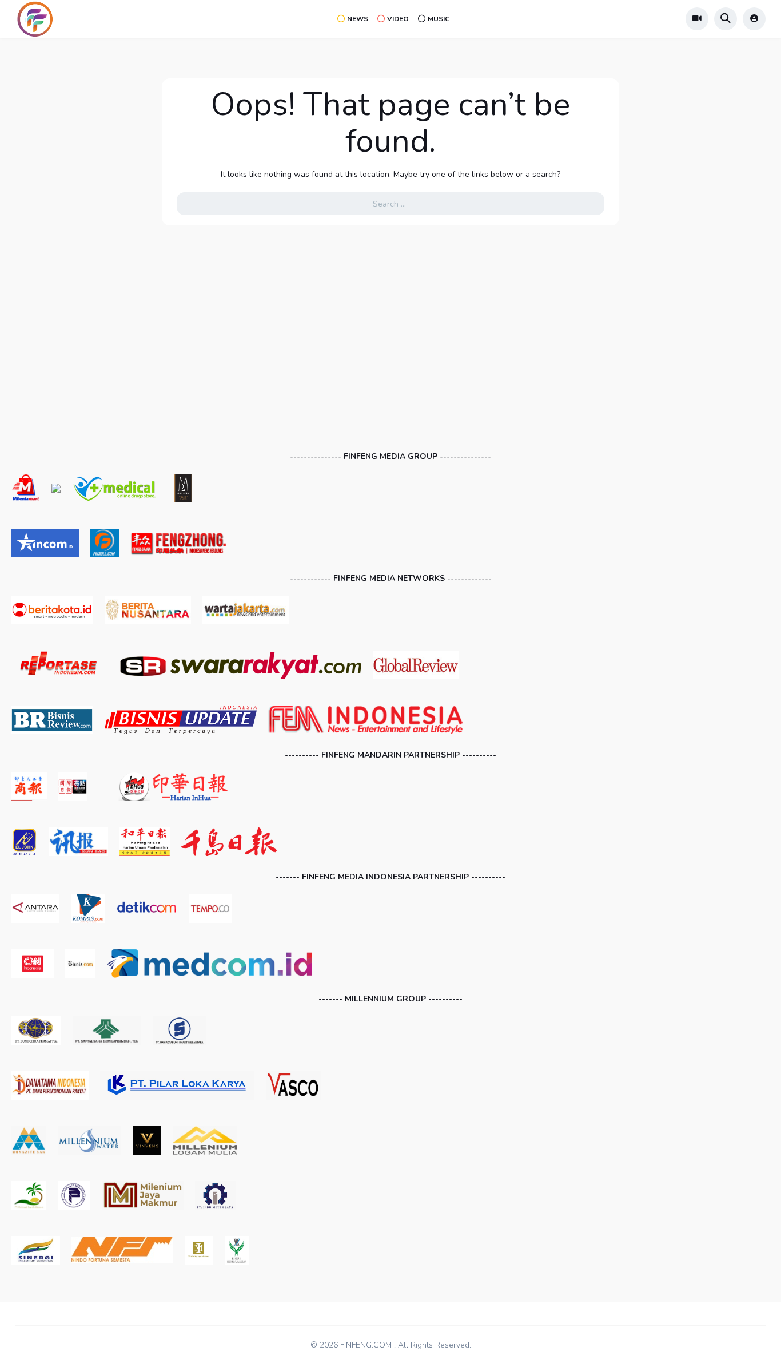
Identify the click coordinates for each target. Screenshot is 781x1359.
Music (438, 18)
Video (398, 18)
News (357, 18)
